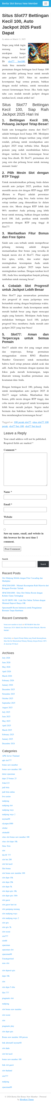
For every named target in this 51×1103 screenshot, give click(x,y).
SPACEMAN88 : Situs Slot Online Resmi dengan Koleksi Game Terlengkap (22, 594)
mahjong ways (8, 810)
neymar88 (6, 818)
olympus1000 (7, 823)
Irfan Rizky (7, 638)
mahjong (5, 801)
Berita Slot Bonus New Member (20, 3)
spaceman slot (7, 949)
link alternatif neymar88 (12, 1042)
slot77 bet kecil (33, 426)
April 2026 (6, 671)
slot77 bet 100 (16, 426)
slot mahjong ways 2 (10, 918)
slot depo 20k (7, 882)
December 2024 (8, 743)
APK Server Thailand (10, 755)
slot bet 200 (7, 859)
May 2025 (6, 721)
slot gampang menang (11, 909)
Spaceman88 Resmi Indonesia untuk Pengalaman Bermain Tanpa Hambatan (22, 609)
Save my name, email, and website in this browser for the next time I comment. (23, 537)
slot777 (5, 936)
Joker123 (5, 783)
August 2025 (7, 707)
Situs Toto (6, 846)
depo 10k (5, 975)
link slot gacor (8, 1065)
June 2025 (6, 716)
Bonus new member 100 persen (15, 1037)
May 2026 (6, 667)
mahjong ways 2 (8, 814)
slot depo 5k (7, 886)
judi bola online (8, 792)
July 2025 (6, 712)
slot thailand (7, 1070)
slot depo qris (7, 1031)
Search (5, 559)
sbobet (4, 828)
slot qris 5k (6, 927)
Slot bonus (6, 868)
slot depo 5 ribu (8, 987)
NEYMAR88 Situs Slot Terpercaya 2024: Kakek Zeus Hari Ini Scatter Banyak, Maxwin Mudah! (25, 627)
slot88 (4, 940)
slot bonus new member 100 (13, 873)
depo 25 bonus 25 (9, 778)
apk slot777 (6, 760)
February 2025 (8, 734)
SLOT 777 (6, 855)
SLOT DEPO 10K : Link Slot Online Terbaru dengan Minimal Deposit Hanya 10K (23, 601)
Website (8, 517)
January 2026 (7, 685)
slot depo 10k (7, 877)
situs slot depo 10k (9, 841)
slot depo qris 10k (9, 891)
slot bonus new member (11, 1009)
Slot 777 (5, 992)
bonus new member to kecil (13, 624)
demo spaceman (8, 774)
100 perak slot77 (22, 422)
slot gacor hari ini (9, 904)
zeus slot (5, 963)
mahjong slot (7, 805)
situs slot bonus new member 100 (15, 837)
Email (8, 504)
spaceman (6, 945)
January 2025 (7, 739)
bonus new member (10, 764)
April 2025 (6, 725)
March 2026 (7, 676)
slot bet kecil (7, 864)
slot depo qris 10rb (9, 895)
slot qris (5, 922)
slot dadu (5, 1048)
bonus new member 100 (11, 769)
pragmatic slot (8, 998)
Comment (10, 450)
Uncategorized (8, 958)
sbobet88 (5, 832)
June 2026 (6, 662)
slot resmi (6, 931)
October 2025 (7, 698)
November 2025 (8, 693)
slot (3, 850)
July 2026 (6, 657)
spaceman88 (7, 954)
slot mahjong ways (9, 913)
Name (8, 492)
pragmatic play (8, 1026)
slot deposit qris (8, 970)
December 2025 (8, 689)
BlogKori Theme (27, 1099)
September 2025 (8, 702)
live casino (6, 796)
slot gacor (6, 900)
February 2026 (8, 680)
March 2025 (7, 730)
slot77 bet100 (16, 61)
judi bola (5, 787)
